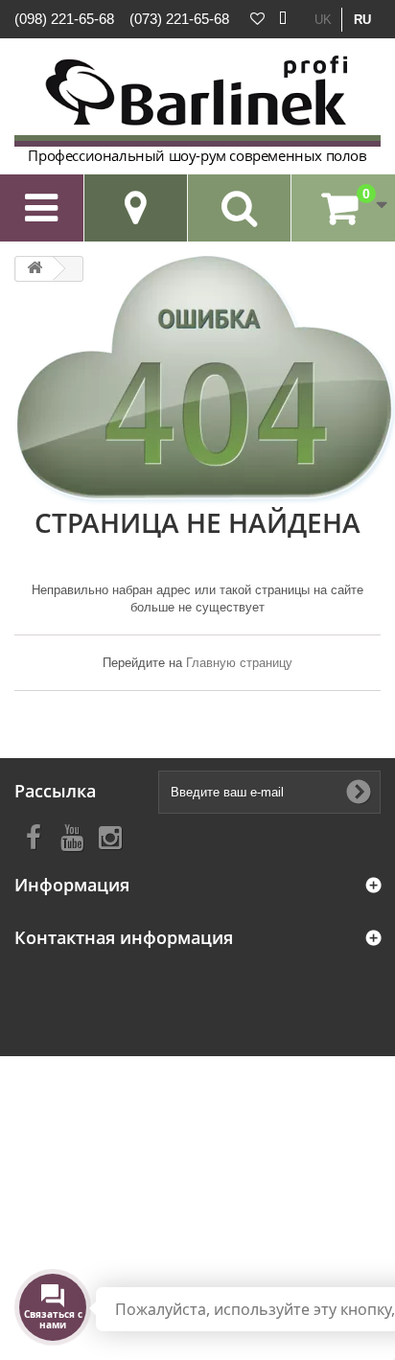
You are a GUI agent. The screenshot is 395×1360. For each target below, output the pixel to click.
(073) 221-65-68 (179, 19)
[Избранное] (257, 19)
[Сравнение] (282, 19)
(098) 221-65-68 (64, 19)
